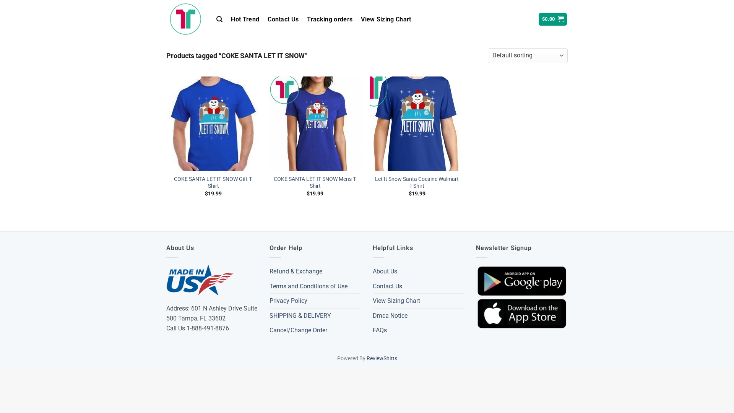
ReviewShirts (382, 358)
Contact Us (283, 19)
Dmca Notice (390, 315)
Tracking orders (329, 19)
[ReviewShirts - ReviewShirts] (185, 19)
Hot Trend (245, 19)
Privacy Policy (288, 300)
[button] (219, 19)
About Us (385, 271)
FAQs (380, 330)
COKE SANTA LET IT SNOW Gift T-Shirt (213, 183)
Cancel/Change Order (298, 330)
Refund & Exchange (296, 271)
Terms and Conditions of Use (309, 286)
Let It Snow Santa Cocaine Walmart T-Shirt (417, 183)
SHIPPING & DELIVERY (300, 315)
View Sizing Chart (386, 19)
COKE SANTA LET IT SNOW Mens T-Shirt (315, 183)
